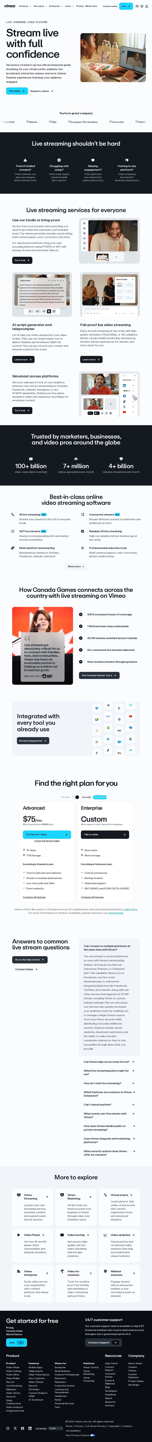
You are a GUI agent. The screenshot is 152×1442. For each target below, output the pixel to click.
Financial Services (64, 1403)
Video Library (13, 1393)
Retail (58, 1399)
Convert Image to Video (37, 1395)
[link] (110, 6)
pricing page (115, 913)
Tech (57, 1407)
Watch (108, 1398)
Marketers (60, 1382)
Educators (60, 1378)
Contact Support (109, 1369)
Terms (68, 1426)
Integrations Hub (15, 1410)
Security (32, 1385)
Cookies (126, 1426)
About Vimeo (135, 1363)
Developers (111, 1391)
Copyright (114, 1426)
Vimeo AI (11, 1396)
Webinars (11, 1389)
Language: (41, 1428)
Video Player (12, 1367)
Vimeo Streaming (88, 1379)
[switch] (76, 797)
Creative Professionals (67, 1374)
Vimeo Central (91, 1367)
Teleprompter (35, 1371)
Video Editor (12, 1374)
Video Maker (13, 1378)
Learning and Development (62, 1391)
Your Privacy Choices (77, 1435)
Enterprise (60, 1367)
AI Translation (35, 1399)
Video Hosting (13, 1371)
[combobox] (55, 1428)
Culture (132, 1370)
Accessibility (73, 1431)
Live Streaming (14, 1385)
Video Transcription (38, 1374)
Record (10, 1382)
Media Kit (110, 1402)
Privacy (79, 1426)
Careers (132, 1367)
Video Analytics (14, 1407)
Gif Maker (33, 1389)
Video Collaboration (13, 1402)
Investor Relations (133, 1376)
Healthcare (61, 1396)
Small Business (62, 1371)
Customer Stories (110, 1375)
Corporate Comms (65, 1385)
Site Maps (133, 1385)
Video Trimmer (35, 1382)
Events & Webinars (110, 1382)
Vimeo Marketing (88, 1373)
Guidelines (110, 1394)
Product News (136, 1381)
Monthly (65, 797)
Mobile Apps (35, 1367)
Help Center (111, 1363)
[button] (25, 6)
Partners (109, 1405)
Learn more (130, 909)
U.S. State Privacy (96, 1426)
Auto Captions (36, 1378)
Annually (86, 797)
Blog (107, 1387)
